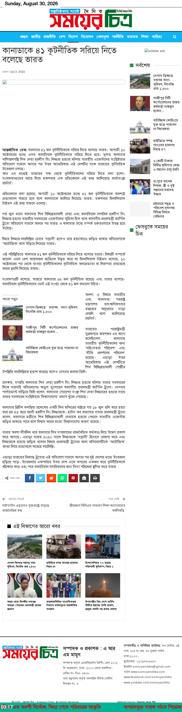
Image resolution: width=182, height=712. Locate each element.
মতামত (132, 36)
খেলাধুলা (102, 36)
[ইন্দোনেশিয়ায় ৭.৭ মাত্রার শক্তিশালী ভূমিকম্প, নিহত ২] (102, 546)
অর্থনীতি (118, 36)
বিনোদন (87, 36)
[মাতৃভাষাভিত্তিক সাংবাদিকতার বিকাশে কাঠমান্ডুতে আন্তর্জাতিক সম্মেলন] (63, 585)
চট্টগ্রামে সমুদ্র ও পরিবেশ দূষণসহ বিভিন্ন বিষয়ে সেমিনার (164, 210)
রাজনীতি (50, 36)
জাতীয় (35, 36)
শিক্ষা (145, 36)
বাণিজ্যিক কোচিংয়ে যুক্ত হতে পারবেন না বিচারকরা (165, 124)
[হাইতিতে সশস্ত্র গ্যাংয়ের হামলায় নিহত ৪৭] (63, 546)
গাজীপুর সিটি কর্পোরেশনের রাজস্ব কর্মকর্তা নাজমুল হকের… (52, 329)
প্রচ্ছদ (24, 36)
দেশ (62, 36)
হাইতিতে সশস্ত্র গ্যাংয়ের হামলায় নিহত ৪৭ (164, 145)
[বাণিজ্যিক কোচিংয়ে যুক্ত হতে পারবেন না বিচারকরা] (12, 353)
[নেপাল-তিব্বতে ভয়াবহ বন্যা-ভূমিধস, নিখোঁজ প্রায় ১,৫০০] (12, 312)
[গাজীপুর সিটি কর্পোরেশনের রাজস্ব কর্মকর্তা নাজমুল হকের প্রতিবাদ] (12, 333)
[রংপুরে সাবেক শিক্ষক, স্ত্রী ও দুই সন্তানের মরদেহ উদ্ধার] (140, 186)
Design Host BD (146, 702)
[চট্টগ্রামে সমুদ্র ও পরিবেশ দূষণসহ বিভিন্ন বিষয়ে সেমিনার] (140, 209)
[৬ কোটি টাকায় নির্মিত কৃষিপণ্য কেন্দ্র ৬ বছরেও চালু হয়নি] (140, 166)
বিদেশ (73, 36)
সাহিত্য (157, 36)
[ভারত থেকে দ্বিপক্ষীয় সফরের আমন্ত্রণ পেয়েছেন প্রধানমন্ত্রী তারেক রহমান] (24, 585)
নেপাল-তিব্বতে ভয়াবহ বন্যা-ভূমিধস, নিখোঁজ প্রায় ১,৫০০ (163, 82)
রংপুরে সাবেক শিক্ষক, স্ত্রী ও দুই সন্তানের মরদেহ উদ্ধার (163, 187)
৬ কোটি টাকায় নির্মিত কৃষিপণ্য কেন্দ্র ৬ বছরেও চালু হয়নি (166, 165)
